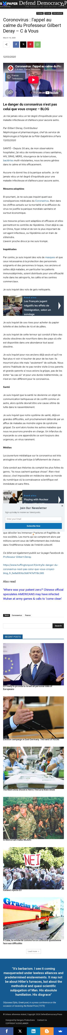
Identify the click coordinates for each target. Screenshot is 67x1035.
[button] (33, 508)
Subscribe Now (33, 526)
